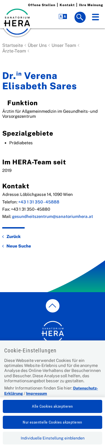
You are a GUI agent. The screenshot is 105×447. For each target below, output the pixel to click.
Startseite (12, 45)
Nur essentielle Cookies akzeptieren (52, 422)
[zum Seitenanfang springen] (52, 306)
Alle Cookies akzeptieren (52, 406)
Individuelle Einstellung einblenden (53, 438)
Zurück (13, 236)
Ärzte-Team (14, 51)
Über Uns (37, 45)
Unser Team (64, 45)
